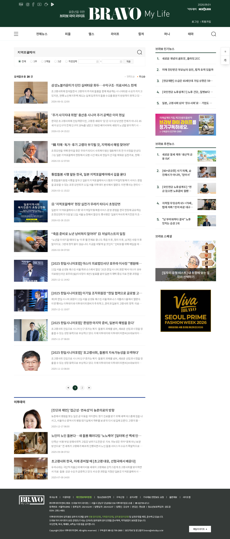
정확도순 (131, 76)
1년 (59, 61)
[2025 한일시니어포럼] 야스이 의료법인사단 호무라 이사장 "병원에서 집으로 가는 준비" (108, 263)
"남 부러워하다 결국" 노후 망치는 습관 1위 (176, 221)
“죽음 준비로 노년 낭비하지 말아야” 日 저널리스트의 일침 (88, 233)
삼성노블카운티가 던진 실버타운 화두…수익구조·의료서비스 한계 (94, 85)
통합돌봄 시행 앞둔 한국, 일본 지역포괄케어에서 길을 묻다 (88, 174)
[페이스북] (33, 5)
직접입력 (73, 61)
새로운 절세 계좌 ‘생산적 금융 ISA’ (177, 156)
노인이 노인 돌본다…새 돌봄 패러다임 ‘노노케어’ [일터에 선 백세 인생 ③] (98, 435)
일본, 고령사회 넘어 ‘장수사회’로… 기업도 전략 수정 (187, 103)
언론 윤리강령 (95, 516)
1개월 (47, 61)
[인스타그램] (27, 5)
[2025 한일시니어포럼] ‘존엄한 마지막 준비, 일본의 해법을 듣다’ (92, 322)
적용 (128, 61)
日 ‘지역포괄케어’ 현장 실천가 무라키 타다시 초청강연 (85, 204)
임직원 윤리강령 (122, 516)
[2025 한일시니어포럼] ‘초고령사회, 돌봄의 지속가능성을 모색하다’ (95, 352)
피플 (68, 34)
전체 (24, 61)
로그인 (195, 21)
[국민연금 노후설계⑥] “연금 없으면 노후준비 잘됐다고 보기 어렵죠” (177, 189)
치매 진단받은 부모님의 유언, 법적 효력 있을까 (187, 69)
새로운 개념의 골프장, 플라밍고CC (181, 58)
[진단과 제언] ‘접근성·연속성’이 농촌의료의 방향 (82, 410)
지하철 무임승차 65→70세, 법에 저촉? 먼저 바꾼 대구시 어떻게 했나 (177, 205)
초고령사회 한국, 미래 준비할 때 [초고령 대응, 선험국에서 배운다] (93, 461)
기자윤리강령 (108, 516)
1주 (35, 61)
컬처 (141, 34)
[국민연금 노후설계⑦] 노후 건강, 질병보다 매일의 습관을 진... (187, 92)
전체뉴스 (41, 34)
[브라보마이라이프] (115, 14)
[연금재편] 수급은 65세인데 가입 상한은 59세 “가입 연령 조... (187, 81)
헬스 (91, 34)
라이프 (115, 34)
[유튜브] (39, 5)
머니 (167, 34)
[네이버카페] (46, 5)
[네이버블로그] (21, 5)
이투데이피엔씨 (71, 530)
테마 (190, 34)
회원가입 (206, 21)
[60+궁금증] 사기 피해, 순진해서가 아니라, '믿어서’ (176, 172)
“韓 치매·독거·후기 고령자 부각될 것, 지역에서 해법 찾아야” (90, 144)
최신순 (142, 76)
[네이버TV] (53, 5)
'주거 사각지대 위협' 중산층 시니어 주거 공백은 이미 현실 (88, 115)
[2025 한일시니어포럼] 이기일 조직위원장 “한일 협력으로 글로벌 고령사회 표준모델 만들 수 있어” (114, 293)
